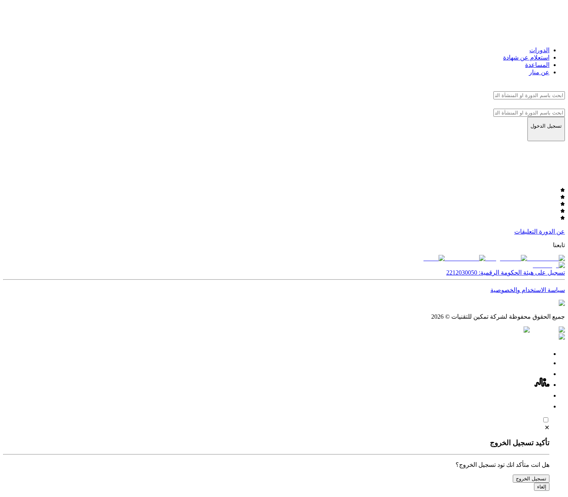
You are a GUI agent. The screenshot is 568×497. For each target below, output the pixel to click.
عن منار (539, 72)
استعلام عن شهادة (526, 57)
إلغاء (541, 487)
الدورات (539, 50)
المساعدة (537, 64)
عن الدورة (552, 231)
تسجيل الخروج (531, 479)
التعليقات (525, 231)
